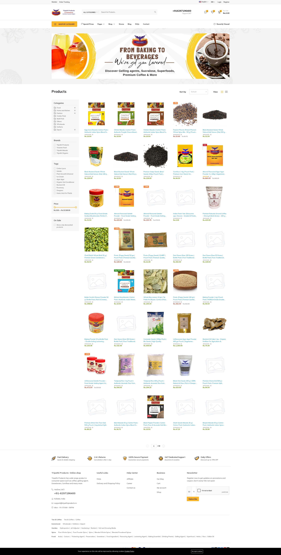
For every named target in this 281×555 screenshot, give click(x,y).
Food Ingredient (112, 537)
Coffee (78, 520)
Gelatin (59, 171)
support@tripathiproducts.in (65, 503)
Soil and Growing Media (107, 528)
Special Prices (88, 24)
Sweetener (101, 537)
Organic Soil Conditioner (65, 182)
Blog (129, 24)
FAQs (137, 24)
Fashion (59, 113)
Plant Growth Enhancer (65, 174)
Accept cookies (197, 551)
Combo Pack (61, 116)
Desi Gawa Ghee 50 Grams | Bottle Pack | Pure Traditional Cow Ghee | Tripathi (213, 257)
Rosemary (60, 188)
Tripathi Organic (62, 153)
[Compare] (108, 108)
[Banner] (140, 56)
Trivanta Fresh (62, 148)
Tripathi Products (63, 145)
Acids (60, 537)
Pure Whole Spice (64, 532)
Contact (146, 24)
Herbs (198, 537)
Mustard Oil (61, 185)
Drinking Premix (167, 537)
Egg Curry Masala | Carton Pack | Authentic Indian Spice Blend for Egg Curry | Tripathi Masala (96, 132)
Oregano (60, 190)
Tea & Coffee (69, 520)
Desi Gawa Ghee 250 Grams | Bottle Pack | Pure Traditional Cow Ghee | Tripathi (124, 341)
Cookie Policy (129, 551)
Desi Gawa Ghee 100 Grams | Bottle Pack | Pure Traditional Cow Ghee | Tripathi (183, 257)
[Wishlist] (108, 105)
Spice (91, 532)
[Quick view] (108, 103)
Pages (100, 24)
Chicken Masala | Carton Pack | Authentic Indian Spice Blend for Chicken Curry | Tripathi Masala (155, 132)
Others (59, 121)
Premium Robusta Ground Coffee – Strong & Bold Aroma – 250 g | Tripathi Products (214, 216)
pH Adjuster (75, 528)
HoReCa (60, 127)
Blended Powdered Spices (121, 532)
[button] (223, 12)
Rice (204, 537)
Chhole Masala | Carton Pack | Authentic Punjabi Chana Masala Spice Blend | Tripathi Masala (125, 132)
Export (59, 130)
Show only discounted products (65, 226)
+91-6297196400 (64, 493)
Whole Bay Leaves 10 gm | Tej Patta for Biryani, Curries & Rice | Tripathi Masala (155, 299)
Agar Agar (60, 179)
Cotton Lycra (61, 168)
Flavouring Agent (126, 537)
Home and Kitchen (63, 110)
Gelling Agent (180, 537)
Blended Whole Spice (102, 532)
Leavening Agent (140, 537)
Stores (121, 24)
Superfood (190, 537)
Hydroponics (64, 528)
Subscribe (193, 499)
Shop (110, 24)
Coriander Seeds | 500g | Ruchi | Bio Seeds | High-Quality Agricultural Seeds (155, 341)
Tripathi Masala (62, 150)
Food (59, 108)
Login (219, 2)
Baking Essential (154, 537)
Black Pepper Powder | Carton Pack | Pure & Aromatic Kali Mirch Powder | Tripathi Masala (155, 425)
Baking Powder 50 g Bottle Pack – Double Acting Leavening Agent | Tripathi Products (96, 341)
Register (226, 2)
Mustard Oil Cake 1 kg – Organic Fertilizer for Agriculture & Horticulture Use (214, 341)
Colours (66, 537)
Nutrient (94, 528)
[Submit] (155, 12)
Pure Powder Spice (80, 532)
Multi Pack (60, 119)
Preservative (90, 537)
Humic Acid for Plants (64, 193)
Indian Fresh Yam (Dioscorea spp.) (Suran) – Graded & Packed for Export (185, 216)
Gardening (85, 528)
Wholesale (61, 124)
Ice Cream (60, 177)
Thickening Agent (77, 537)
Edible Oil (210, 537)
